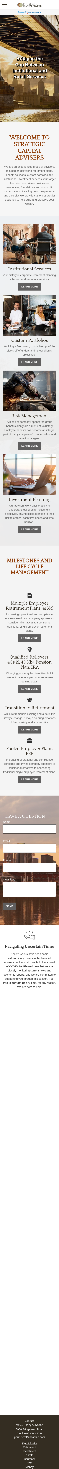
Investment (29, 1451)
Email (6, 841)
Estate (29, 1455)
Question (8, 879)
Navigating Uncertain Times (29, 946)
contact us (18, 982)
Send (9, 906)
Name (6, 821)
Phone (7, 860)
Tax (29, 1463)
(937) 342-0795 (34, 1425)
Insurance (30, 1459)
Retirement (29, 1447)
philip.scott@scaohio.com (29, 1437)
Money (29, 1467)
